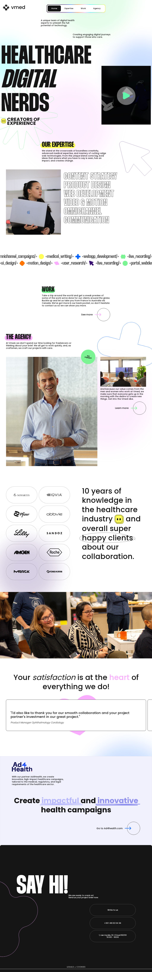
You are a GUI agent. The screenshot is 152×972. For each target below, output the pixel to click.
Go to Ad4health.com (109, 828)
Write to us (112, 910)
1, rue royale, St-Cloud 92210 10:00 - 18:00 (113, 936)
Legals (70, 967)
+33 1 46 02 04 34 (112, 923)
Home (54, 8)
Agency (97, 8)
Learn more (122, 408)
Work (83, 8)
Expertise (69, 8)
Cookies (80, 967)
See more (87, 314)
